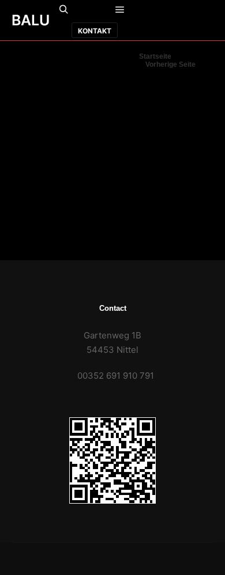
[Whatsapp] (186, 10)
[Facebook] (167, 10)
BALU (31, 20)
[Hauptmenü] (120, 9)
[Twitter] (195, 30)
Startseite (155, 56)
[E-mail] (149, 10)
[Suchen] (63, 9)
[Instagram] (158, 30)
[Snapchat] (204, 10)
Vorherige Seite (170, 64)
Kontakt (94, 30)
